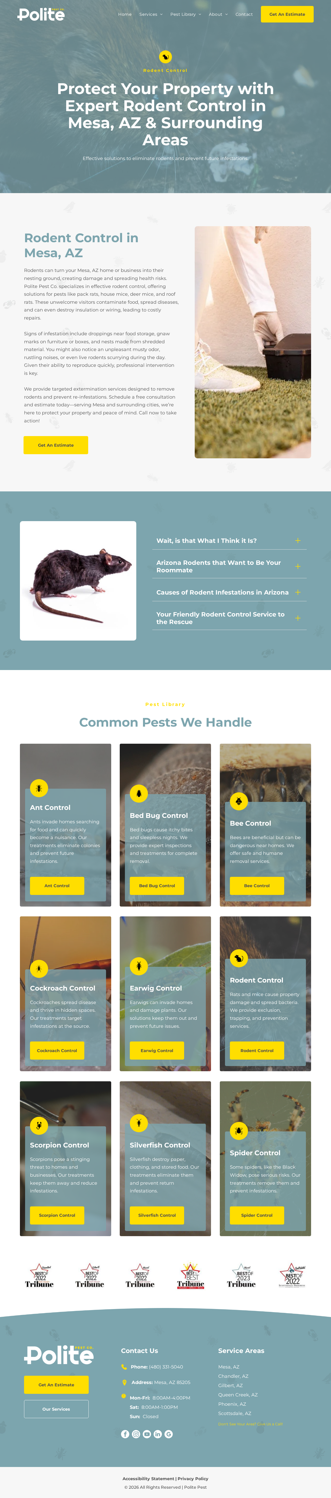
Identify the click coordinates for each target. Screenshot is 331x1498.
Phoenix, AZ (232, 1404)
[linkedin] (158, 1435)
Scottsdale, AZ (234, 1413)
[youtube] (147, 1435)
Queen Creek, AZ (238, 1395)
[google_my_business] (168, 1435)
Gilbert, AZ (230, 1385)
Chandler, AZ (233, 1376)
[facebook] (125, 1435)
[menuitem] (125, 14)
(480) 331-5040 (166, 1367)
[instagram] (136, 1435)
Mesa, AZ (228, 1367)
